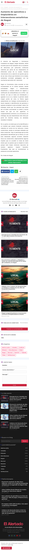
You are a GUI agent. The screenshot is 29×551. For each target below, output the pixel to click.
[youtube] (16, 205)
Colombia (14, 347)
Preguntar (23, 33)
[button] (27, 2)
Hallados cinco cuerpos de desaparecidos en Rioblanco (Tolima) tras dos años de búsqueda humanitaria (14, 288)
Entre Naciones (13, 350)
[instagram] (19, 205)
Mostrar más (24, 211)
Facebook (6, 171)
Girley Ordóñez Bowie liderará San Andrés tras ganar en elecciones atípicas (18, 417)
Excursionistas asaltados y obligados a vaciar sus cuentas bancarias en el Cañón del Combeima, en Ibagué (14, 261)
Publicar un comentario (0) (14, 329)
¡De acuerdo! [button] (6, 548)
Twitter (12, 171)
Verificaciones (11, 355)
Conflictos (21, 347)
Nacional (10, 352)
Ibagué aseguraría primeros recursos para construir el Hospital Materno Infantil (14, 313)
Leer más (10, 544)
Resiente (17, 352)
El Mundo (4, 350)
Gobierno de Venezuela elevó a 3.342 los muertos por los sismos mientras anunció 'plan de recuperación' (18, 425)
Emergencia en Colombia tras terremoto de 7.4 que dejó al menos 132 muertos (14, 235)
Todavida (23, 352)
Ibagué (6, 7)
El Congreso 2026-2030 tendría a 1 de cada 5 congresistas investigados (15, 504)
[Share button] (20, 171)
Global (21, 350)
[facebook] (10, 205)
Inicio (2, 7)
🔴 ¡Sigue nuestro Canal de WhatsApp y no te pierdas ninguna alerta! (14, 161)
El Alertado (14, 199)
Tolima (3, 355)
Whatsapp (16, 171)
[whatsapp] (13, 205)
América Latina (6, 347)
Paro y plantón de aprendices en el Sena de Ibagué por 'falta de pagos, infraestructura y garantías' (15, 497)
